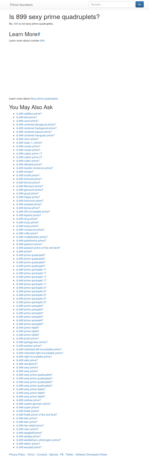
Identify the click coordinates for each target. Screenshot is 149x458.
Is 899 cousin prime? (28, 146)
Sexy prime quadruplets (44, 98)
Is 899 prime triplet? (27, 327)
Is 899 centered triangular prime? (35, 135)
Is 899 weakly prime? (28, 436)
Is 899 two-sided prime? (30, 425)
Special (53, 454)
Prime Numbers (21, 4)
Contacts (42, 454)
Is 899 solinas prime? (28, 400)
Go (139, 4)
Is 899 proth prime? (27, 338)
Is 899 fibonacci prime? (29, 186)
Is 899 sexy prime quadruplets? (34, 374)
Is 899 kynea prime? (28, 208)
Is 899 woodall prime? (29, 447)
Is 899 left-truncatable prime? (33, 211)
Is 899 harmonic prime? (30, 200)
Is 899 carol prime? (27, 121)
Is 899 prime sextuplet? (29, 306)
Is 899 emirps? (24, 171)
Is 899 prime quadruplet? (30, 255)
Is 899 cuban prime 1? (29, 153)
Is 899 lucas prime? (27, 222)
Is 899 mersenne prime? (30, 229)
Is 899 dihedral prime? (29, 164)
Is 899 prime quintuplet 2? (31, 287)
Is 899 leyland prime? (28, 215)
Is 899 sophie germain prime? (33, 403)
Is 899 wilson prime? (28, 443)
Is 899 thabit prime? (27, 411)
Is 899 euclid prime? (28, 175)
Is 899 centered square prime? (34, 131)
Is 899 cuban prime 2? (29, 157)
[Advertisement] (74, 69)
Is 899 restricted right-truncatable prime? (39, 353)
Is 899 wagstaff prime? (29, 432)
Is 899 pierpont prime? (29, 244)
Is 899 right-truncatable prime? (34, 356)
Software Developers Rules (91, 454)
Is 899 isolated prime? (29, 204)
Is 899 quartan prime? (29, 345)
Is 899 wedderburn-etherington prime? (38, 440)
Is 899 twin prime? (26, 418)
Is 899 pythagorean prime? (31, 342)
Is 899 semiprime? (27, 364)
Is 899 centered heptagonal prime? (36, 128)
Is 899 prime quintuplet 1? (31, 269)
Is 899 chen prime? (27, 139)
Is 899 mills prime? (27, 233)
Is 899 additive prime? (29, 113)
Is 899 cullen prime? (28, 160)
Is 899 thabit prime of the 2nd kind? (36, 414)
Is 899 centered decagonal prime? (36, 124)
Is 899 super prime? (27, 407)
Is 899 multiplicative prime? (32, 237)
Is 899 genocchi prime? (29, 189)
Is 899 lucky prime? (27, 226)
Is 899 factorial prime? (29, 179)
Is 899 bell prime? (26, 117)
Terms (31, 454)
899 (16, 23)
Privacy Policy (17, 454)
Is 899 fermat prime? (28, 182)
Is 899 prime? (24, 251)
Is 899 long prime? (27, 218)
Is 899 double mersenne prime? (34, 168)
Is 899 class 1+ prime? (29, 142)
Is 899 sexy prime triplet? (30, 389)
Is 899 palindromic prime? (31, 240)
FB (61, 454)
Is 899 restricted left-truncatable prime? (39, 349)
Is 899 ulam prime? (27, 429)
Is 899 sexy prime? (27, 367)
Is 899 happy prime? (28, 197)
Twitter (69, 454)
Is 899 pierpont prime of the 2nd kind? (38, 247)
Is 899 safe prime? (27, 360)
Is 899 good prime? (27, 193)
